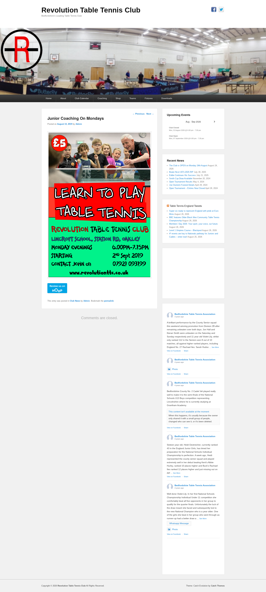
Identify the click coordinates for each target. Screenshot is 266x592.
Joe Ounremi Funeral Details (182, 185)
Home (49, 98)
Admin (79, 124)
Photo (175, 369)
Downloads (166, 98)
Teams (132, 98)
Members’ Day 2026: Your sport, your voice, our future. (194, 224)
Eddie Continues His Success (182, 175)
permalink (109, 301)
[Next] (214, 122)
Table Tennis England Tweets (186, 206)
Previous (139, 114)
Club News (75, 301)
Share (186, 351)
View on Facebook (174, 351)
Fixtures (149, 98)
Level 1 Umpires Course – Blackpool (185, 230)
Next (150, 114)
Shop (118, 98)
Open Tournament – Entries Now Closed (187, 188)
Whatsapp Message (179, 523)
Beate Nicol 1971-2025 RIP (181, 172)
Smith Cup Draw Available (180, 178)
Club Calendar (82, 98)
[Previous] (172, 122)
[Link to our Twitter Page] (221, 9)
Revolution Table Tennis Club (90, 10)
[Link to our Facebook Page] (213, 9)
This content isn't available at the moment (189, 411)
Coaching (102, 98)
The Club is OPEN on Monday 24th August (188, 165)
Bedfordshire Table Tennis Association (195, 314)
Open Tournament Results (180, 182)
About (63, 98)
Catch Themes (218, 586)
